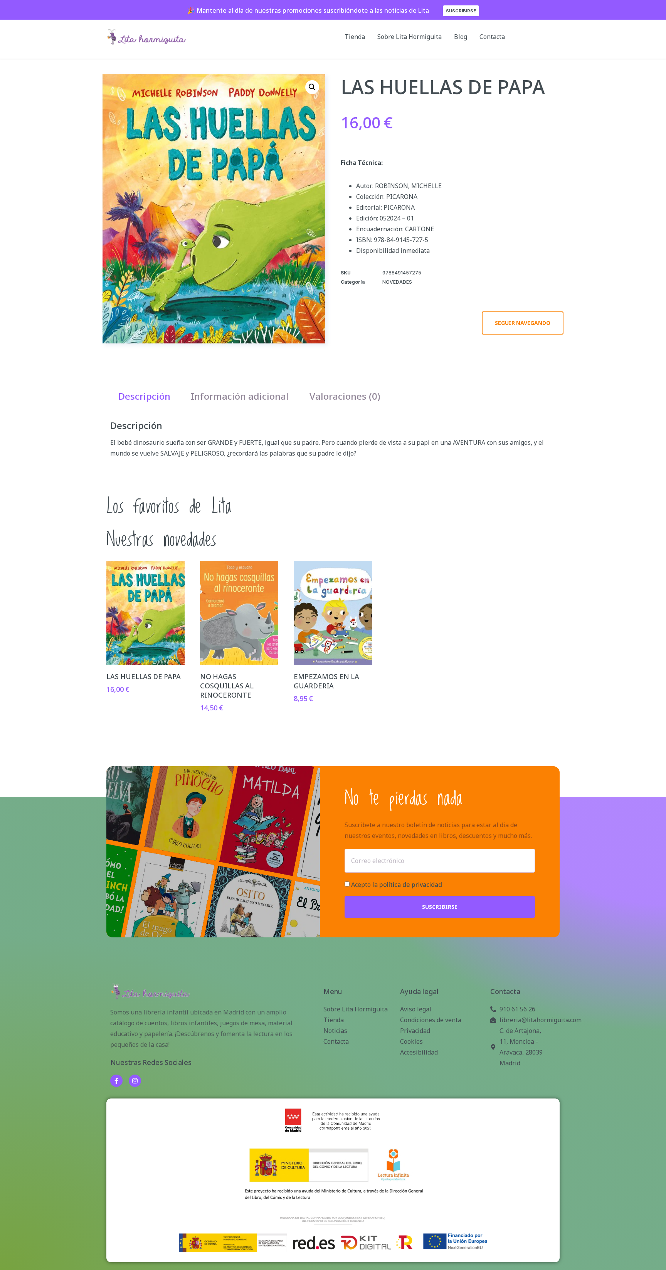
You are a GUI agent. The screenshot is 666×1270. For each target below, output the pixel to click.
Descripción (144, 396)
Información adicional (240, 396)
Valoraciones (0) (344, 396)
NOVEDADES (397, 282)
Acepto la (396, 884)
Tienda (355, 36)
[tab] (144, 396)
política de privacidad (410, 884)
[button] (312, 87)
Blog (460, 36)
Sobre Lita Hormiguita (409, 36)
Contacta (492, 36)
